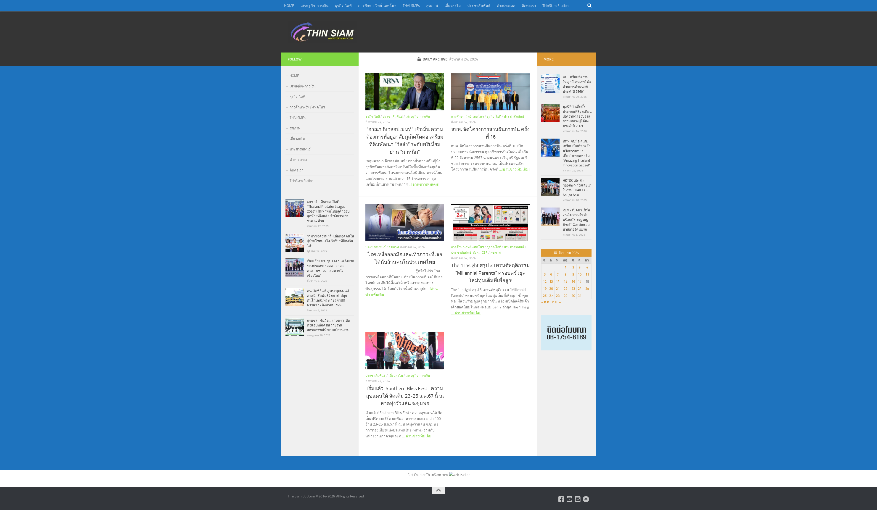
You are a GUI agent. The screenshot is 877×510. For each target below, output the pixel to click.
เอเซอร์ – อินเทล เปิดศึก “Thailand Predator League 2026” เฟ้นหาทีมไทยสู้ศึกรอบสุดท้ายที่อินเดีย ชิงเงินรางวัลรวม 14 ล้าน (328, 211)
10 (579, 274)
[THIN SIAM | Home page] (322, 32)
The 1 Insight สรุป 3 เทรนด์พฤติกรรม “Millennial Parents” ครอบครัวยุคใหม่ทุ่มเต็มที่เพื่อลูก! (490, 273)
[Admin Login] (586, 499)
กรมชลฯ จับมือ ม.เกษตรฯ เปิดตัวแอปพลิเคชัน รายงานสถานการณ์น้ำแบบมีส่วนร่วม (328, 325)
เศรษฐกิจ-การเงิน (314, 5)
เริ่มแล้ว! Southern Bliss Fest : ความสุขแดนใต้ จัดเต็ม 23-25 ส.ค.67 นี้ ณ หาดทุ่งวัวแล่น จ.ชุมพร (405, 396)
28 (558, 296)
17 (579, 281)
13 (551, 281)
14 (558, 281)
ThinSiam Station (555, 5)
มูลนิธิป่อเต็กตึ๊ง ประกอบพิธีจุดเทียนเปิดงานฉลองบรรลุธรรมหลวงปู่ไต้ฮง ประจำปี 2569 (577, 116)
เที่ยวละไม (452, 5)
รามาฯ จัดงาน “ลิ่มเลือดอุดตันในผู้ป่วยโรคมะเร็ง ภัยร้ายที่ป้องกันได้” (330, 241)
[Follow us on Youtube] (569, 499)
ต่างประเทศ (506, 5)
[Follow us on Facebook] (561, 499)
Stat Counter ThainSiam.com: (428, 475)
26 (545, 296)
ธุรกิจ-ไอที (343, 5)
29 (565, 296)
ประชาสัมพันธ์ (478, 5)
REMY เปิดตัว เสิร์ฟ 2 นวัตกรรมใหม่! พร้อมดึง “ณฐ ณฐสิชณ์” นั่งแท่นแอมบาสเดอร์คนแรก (576, 219)
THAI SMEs (411, 5)
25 (587, 289)
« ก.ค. (545, 302)
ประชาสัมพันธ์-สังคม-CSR (469, 253)
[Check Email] (578, 499)
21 (558, 289)
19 (545, 289)
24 (579, 289)
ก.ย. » (556, 302)
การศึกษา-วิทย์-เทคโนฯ (377, 5)
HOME (289, 5)
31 (579, 296)
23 (573, 289)
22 (565, 289)
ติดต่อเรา (529, 5)
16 (573, 281)
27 (551, 296)
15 (565, 281)
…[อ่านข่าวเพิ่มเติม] (424, 184)
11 (587, 274)
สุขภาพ (432, 5)
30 (573, 296)
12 (545, 281)
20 (551, 289)
